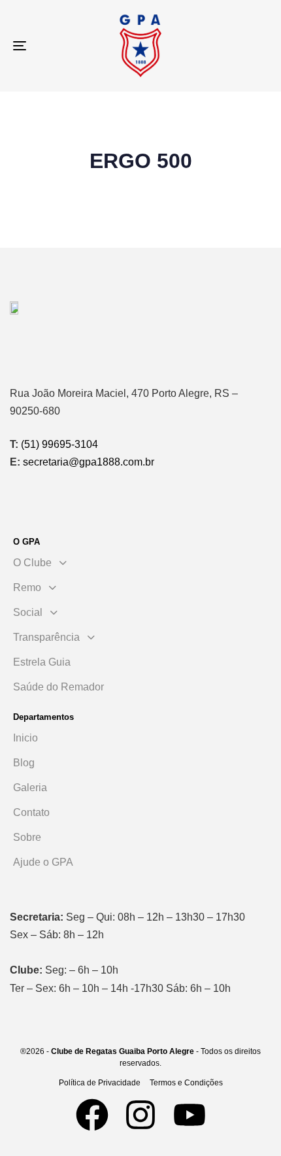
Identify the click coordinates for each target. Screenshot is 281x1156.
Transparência (46, 637)
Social (27, 612)
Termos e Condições (186, 1082)
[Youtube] (189, 1114)
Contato (31, 812)
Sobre (27, 837)
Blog (24, 762)
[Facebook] (92, 1114)
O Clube (32, 562)
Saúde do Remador (58, 686)
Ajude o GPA (43, 862)
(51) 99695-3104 (59, 444)
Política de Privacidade (99, 1082)
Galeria (30, 787)
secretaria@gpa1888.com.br (88, 462)
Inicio (25, 737)
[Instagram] (140, 1114)
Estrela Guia (42, 662)
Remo (27, 587)
